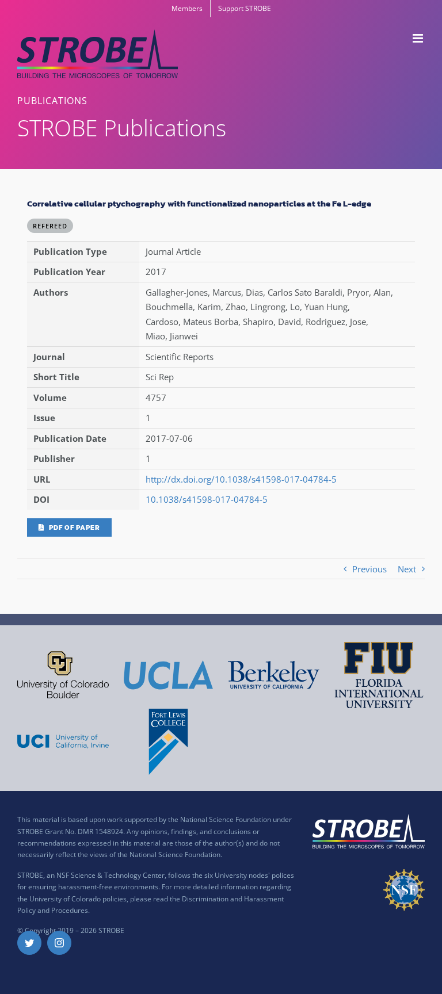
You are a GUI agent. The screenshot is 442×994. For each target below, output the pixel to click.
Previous (369, 569)
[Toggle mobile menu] (419, 38)
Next (407, 569)
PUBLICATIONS (52, 100)
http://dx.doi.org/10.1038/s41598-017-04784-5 (241, 479)
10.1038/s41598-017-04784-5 (207, 499)
